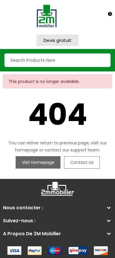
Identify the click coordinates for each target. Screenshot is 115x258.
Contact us (81, 162)
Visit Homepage (38, 162)
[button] (57, 40)
